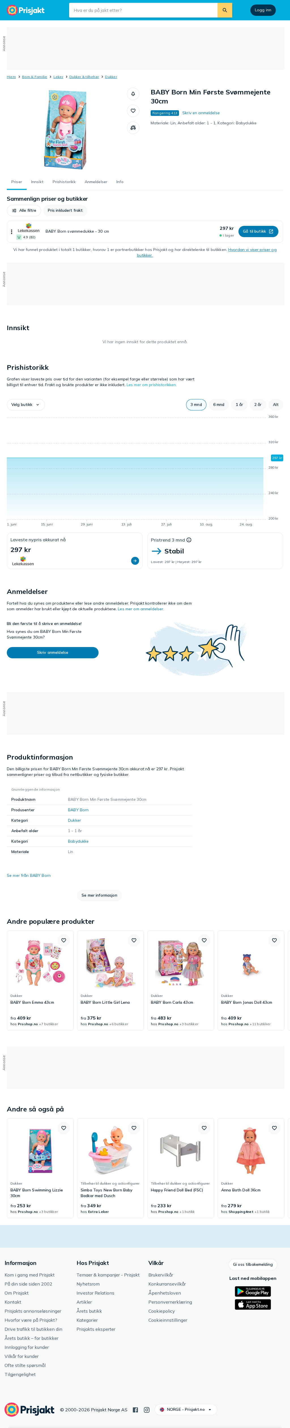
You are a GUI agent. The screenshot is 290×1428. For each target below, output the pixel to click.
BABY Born (78, 809)
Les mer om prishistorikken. (152, 384)
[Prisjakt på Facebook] (135, 1409)
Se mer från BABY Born (29, 875)
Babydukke (78, 841)
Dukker (111, 77)
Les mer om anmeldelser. (141, 608)
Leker (58, 77)
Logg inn (263, 9)
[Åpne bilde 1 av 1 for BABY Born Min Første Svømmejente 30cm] (67, 130)
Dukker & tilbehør (84, 77)
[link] (40, 981)
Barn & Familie (34, 77)
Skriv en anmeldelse (201, 112)
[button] (133, 94)
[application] (145, 471)
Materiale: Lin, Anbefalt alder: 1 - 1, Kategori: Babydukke (204, 123)
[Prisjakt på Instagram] (146, 1409)
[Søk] (225, 10)
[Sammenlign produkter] (133, 128)
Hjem (11, 77)
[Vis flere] (11, 231)
